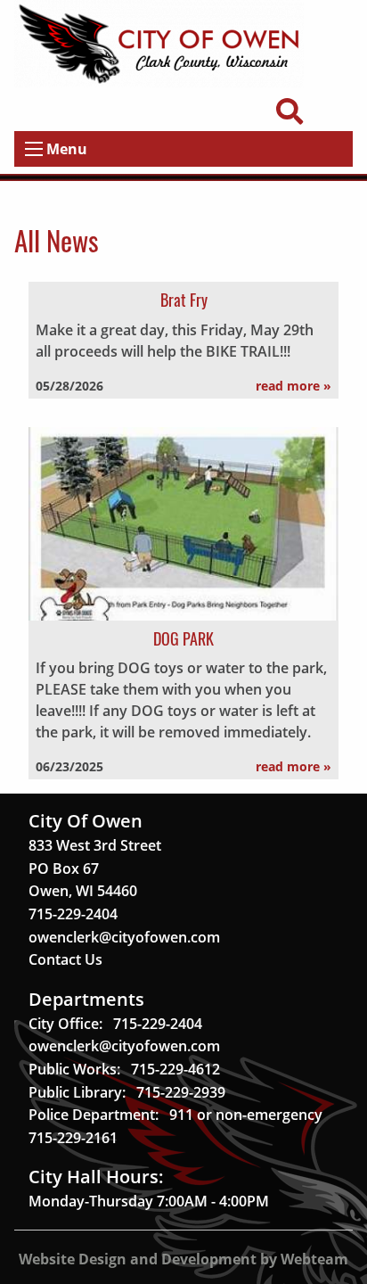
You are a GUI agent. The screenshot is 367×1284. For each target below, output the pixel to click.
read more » (293, 385)
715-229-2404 (73, 914)
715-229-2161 (73, 1138)
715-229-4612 (175, 1069)
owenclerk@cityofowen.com (124, 937)
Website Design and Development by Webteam (183, 1259)
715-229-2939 (180, 1092)
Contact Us (65, 959)
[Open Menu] (34, 149)
